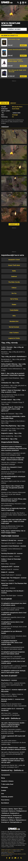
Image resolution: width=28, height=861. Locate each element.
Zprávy (10, 809)
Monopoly (4, 787)
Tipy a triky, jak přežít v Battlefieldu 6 (13, 356)
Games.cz (12, 811)
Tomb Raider (14, 310)
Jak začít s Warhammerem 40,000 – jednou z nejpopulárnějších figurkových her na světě (13, 724)
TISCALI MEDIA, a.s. (18, 854)
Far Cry (14, 293)
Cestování (4, 811)
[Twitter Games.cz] (9, 858)
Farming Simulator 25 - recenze (11, 553)
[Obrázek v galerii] (14, 136)
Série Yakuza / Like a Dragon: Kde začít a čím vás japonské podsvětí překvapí (12, 487)
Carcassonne (5, 775)
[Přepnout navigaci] (20, 2)
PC (13, 117)
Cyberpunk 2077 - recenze (10, 566)
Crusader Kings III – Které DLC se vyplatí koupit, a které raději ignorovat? (12, 409)
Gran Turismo (14, 332)
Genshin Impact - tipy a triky (10, 399)
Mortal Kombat (14, 327)
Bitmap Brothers (17, 106)
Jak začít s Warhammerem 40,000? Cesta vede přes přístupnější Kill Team (13, 754)
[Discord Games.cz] (15, 858)
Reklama (3, 849)
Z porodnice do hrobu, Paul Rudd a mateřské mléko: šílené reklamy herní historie (14, 515)
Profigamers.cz (21, 811)
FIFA (14, 316)
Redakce (8, 849)
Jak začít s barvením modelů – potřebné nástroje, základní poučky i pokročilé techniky (13, 731)
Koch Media (15, 108)
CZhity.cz (12, 820)
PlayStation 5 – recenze (9, 680)
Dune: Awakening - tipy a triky (11, 436)
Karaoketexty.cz (6, 815)
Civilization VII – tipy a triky (10, 382)
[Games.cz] (6, 2)
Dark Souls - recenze (8, 588)
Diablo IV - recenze (7, 572)
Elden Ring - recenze (8, 564)
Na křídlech (5, 803)
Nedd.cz (4, 818)
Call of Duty (14, 299)
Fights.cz (18, 818)
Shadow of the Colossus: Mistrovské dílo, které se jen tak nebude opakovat (13, 494)
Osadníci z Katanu (7, 781)
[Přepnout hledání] (18, 2)
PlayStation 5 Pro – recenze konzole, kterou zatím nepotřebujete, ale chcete (13, 685)
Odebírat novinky (14, 29)
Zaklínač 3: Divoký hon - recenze (12, 540)
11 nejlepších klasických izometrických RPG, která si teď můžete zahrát (11, 642)
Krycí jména (5, 800)
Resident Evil (14, 321)
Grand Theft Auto (14, 265)
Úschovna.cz (17, 815)
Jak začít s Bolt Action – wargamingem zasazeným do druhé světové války (13, 742)
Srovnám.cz (5, 822)
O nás (11, 851)
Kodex (3, 851)
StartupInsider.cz (16, 822)
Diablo (14, 304)
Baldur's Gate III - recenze (10, 569)
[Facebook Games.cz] (7, 858)
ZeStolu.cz (5, 813)
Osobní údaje (19, 849)
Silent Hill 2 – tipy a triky (9, 439)
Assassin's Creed (14, 259)
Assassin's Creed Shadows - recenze (13, 546)
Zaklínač (14, 276)
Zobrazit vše (14, 224)
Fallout (14, 287)
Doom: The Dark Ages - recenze (12, 595)
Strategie (15, 115)
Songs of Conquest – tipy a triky (12, 413)
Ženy (20, 809)
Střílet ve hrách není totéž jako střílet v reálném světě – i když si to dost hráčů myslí (13, 521)
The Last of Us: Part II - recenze (11, 543)
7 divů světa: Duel (7, 784)
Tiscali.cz (4, 809)
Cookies (14, 849)
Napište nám (11, 852)
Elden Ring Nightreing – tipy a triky (13, 426)
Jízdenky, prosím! (7, 796)
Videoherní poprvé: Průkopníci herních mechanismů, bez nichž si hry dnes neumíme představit (14, 448)
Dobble (3, 790)
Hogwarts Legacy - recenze (10, 556)
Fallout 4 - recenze (7, 580)
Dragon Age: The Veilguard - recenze (13, 578)
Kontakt (7, 851)
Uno (2, 793)
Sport (16, 809)
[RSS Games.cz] (21, 858)
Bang (3, 778)
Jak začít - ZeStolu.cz (10, 718)
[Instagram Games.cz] (12, 858)
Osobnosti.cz (14, 813)
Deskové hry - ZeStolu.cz (12, 770)
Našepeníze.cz (21, 820)
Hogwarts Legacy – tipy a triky (11, 433)
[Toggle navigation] (25, 2)
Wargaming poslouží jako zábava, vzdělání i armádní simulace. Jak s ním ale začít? (12, 760)
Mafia (14, 271)
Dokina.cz (4, 820)
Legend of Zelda (14, 338)
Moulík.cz (11, 818)
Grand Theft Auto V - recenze (11, 575)
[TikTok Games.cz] (18, 858)
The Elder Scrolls (14, 282)
